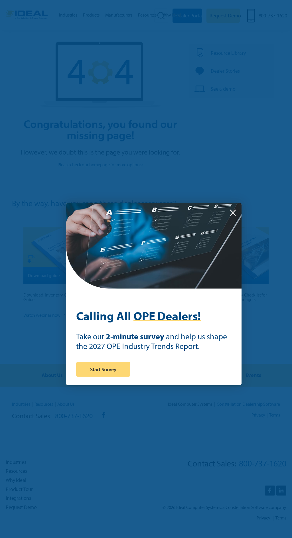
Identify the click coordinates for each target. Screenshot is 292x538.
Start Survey (103, 369)
